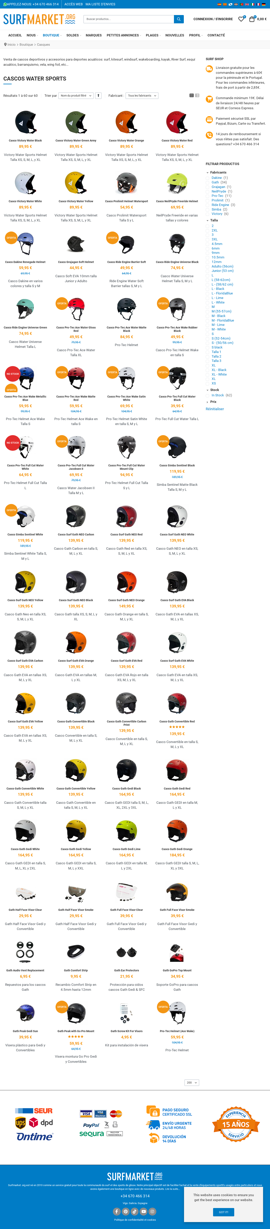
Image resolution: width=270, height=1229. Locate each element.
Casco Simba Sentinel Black (177, 465)
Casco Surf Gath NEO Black (76, 600)
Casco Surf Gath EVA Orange (76, 660)
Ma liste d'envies (100, 4)
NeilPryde (219, 191)
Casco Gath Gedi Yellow (76, 849)
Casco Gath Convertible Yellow (76, 788)
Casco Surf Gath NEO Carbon (76, 534)
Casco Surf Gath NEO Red (126, 534)
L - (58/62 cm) (222, 284)
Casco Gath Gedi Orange (177, 849)
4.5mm (217, 244)
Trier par (50, 96)
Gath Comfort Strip (76, 970)
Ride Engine (221, 205)
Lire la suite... (172, 1188)
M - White (219, 329)
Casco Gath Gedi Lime (127, 849)
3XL (215, 239)
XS (214, 383)
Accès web (73, 4)
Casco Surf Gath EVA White (177, 660)
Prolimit (218, 200)
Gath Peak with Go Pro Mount (76, 1031)
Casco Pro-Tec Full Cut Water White (25, 467)
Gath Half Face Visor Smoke (75, 909)
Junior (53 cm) (223, 271)
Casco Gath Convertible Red (177, 721)
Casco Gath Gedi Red (177, 788)
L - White (218, 302)
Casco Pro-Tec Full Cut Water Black (177, 398)
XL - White (219, 374)
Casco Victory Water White (25, 201)
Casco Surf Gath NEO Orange (126, 600)
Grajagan (219, 187)
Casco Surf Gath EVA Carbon (25, 660)
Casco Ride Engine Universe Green (25, 327)
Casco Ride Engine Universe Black (177, 262)
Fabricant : (116, 96)
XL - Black (219, 370)
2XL (215, 230)
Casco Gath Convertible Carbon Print (126, 723)
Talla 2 (216, 356)
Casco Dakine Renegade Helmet (25, 262)
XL (214, 365)
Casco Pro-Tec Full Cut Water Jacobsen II (76, 467)
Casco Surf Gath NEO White (177, 534)
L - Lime (217, 298)
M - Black (219, 316)
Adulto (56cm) (222, 266)
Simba (217, 209)
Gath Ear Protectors (126, 970)
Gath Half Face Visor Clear (25, 909)
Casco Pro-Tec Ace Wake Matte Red (75, 398)
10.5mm (218, 257)
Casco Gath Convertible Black (75, 721)
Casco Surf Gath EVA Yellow (25, 721)
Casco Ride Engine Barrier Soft (126, 262)
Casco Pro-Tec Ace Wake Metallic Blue (25, 398)
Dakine (217, 178)
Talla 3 (216, 361)
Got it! (223, 1212)
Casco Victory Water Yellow (76, 201)
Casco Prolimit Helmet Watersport (126, 201)
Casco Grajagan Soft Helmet (76, 262)
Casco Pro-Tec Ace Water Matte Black (126, 329)
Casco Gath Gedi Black (126, 788)
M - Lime (218, 325)
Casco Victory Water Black (25, 140)
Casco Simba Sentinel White (25, 534)
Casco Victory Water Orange (126, 140)
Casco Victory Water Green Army (76, 140)
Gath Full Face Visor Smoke (177, 909)
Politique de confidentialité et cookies (135, 1219)
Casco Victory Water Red (177, 140)
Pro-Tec (218, 196)
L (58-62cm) (221, 280)
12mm (217, 262)
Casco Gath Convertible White (25, 788)
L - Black (218, 289)
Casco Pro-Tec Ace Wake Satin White (126, 398)
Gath (216, 182)
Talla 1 (216, 352)
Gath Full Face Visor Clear (126, 909)
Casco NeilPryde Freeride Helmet (177, 201)
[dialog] (223, 1204)
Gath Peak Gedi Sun (25, 1031)
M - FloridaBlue (223, 320)
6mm (216, 248)
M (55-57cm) (221, 311)
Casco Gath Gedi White (25, 849)
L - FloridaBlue (222, 293)
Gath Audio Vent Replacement (25, 970)
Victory (217, 214)
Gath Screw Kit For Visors (127, 1031)
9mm (216, 253)
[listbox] (76, 95)
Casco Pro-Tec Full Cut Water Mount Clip (126, 467)
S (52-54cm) (221, 338)
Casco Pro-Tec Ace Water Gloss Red (76, 329)
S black (217, 347)
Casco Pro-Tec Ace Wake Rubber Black (177, 329)
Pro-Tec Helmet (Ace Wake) (177, 1031)
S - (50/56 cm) (222, 343)
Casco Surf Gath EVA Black (177, 600)
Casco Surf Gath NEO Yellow (25, 600)
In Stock (218, 395)
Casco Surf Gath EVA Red (126, 660)
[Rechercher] (179, 19)
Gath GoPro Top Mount (177, 970)
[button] (241, 19)
